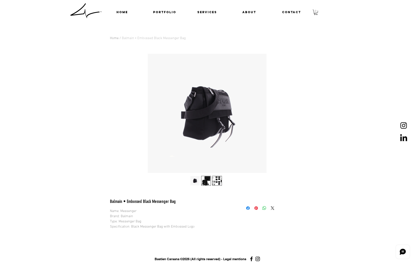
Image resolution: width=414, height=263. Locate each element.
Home (114, 38)
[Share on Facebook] (248, 208)
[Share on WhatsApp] (264, 208)
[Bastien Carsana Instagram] (258, 259)
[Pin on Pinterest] (256, 208)
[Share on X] (272, 208)
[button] (164, 12)
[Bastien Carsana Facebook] (251, 259)
